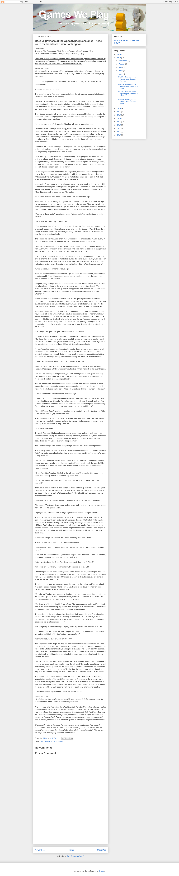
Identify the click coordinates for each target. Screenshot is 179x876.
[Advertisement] (70, 827)
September (123, 61)
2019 (119, 58)
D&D (42, 741)
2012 (119, 128)
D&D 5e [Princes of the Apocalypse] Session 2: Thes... (128, 94)
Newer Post (40, 850)
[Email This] (62, 738)
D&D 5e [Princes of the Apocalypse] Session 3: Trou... (128, 86)
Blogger (101, 871)
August (122, 64)
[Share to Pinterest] (72, 738)
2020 (119, 54)
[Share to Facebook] (69, 738)
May (121, 74)
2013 (119, 125)
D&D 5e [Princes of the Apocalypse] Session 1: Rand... (128, 101)
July (120, 67)
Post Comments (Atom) (75, 856)
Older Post (101, 850)
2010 (119, 135)
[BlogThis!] (65, 738)
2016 (119, 115)
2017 (119, 112)
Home (71, 850)
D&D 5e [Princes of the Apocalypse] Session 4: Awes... (128, 79)
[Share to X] (67, 738)
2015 (119, 118)
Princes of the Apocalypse (54, 741)
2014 (119, 122)
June (121, 71)
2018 (119, 108)
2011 (119, 132)
